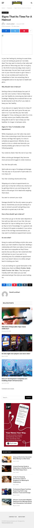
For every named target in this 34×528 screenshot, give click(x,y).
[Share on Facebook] (6, 30)
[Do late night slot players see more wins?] (17, 342)
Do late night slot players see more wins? (16, 353)
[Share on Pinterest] (24, 30)
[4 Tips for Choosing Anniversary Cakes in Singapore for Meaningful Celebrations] (6, 479)
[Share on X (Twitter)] (15, 30)
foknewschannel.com (7, 522)
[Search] (31, 3)
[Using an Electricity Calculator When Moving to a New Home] (6, 459)
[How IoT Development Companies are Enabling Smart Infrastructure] (17, 367)
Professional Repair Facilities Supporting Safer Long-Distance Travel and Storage (22, 490)
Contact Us (13, 516)
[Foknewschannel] (17, 3)
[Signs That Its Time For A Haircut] (17, 45)
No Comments (7, 26)
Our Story (21, 516)
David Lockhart (11, 24)
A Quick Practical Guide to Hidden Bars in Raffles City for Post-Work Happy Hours (22, 468)
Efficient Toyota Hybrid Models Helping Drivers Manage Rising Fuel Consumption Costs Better (22, 501)
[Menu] (3, 3)
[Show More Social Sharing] (30, 30)
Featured (5, 12)
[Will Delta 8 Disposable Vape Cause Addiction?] (17, 315)
